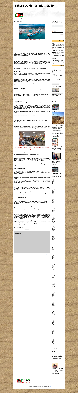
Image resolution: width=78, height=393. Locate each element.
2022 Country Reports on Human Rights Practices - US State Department (57, 79)
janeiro (52, 217)
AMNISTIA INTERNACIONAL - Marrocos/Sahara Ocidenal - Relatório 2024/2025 (56, 69)
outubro (52, 188)
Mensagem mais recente (18, 254)
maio (52, 182)
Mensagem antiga (47, 254)
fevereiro (53, 216)
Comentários (54, 31)
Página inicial (33, 254)
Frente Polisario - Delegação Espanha (57, 355)
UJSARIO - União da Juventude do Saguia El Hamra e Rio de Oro (56, 358)
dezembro (53, 207)
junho (52, 181)
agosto (52, 179)
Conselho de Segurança (55, 95)
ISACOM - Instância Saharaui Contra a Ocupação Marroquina (57, 356)
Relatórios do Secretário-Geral (55, 96)
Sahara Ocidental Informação (34, 5)
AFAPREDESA (54, 349)
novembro (53, 208)
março (52, 184)
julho (52, 180)
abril (52, 183)
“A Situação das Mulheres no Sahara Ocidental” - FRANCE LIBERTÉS (56, 80)
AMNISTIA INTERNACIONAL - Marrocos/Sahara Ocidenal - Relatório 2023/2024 (56, 74)
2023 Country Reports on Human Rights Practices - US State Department (57, 75)
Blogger (50, 386)
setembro (53, 189)
